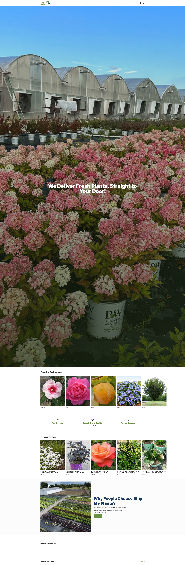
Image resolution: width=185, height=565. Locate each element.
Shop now (97, 515)
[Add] (62, 468)
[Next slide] (143, 391)
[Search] (137, 3)
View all (143, 561)
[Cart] (143, 3)
